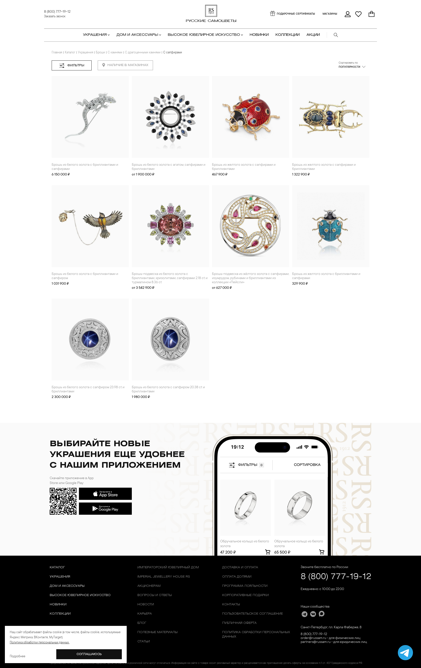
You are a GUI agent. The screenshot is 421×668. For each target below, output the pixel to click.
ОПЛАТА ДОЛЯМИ (236, 576)
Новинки (259, 35)
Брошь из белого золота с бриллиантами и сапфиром (85, 276)
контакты (231, 604)
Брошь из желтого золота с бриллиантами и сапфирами (326, 276)
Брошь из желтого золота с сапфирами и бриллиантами (244, 167)
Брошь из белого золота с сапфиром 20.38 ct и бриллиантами (168, 390)
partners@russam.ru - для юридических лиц (334, 642)
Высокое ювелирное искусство (80, 595)
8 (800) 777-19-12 (57, 12)
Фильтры (75, 65)
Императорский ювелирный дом (168, 567)
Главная (57, 52)
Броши (100, 52)
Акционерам (149, 586)
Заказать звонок (55, 16)
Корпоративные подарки (245, 595)
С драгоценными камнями (143, 52)
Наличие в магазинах (127, 65)
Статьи (143, 641)
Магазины (330, 14)
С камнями (115, 52)
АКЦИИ (313, 35)
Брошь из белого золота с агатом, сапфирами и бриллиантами (168, 167)
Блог (141, 623)
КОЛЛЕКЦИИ (288, 35)
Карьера (144, 613)
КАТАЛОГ (57, 567)
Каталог (70, 52)
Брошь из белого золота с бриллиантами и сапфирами (85, 167)
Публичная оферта (239, 623)
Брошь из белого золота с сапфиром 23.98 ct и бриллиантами (88, 390)
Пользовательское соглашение (252, 613)
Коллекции (60, 613)
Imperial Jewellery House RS (163, 576)
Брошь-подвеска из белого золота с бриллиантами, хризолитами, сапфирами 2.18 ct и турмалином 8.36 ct (170, 278)
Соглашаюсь (89, 654)
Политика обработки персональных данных (256, 634)
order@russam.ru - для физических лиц (330, 638)
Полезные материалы (157, 632)
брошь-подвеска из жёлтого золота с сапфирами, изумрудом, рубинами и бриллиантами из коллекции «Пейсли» (250, 278)
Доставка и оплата (240, 567)
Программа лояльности (245, 586)
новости (145, 604)
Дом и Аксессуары (67, 586)
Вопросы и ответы (154, 595)
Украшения (85, 52)
